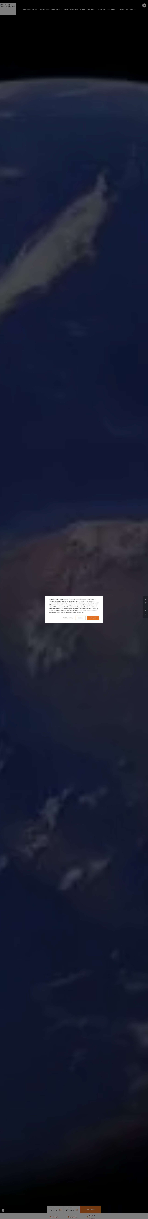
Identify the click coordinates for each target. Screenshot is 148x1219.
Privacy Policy (83, 603)
